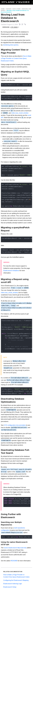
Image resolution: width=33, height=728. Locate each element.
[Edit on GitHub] (22, 24)
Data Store (17, 9)
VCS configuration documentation (15, 425)
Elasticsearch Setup (9, 587)
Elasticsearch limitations (11, 270)
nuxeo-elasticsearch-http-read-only (15, 547)
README (14, 560)
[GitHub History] (20, 24)
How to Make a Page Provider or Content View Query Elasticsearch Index (16, 58)
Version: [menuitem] (10, 27)
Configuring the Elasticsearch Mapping (16, 580)
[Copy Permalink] (25, 24)
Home (3, 9)
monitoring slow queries (10, 45)
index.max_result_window (19, 113)
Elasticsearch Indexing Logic (12, 583)
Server (8, 9)
